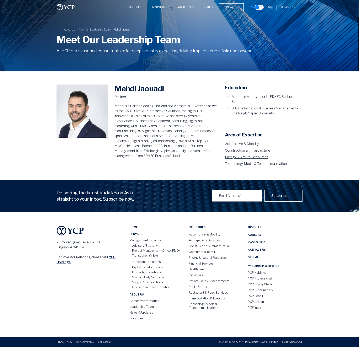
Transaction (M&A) (145, 255)
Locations (137, 318)
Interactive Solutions (146, 272)
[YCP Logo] (66, 7)
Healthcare (196, 269)
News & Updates (141, 312)
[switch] (259, 7)
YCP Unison (256, 301)
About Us (184, 7)
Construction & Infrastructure (247, 150)
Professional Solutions (145, 262)
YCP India (254, 307)
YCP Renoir (255, 296)
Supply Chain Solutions (147, 282)
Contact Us (231, 7)
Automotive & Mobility (242, 144)
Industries (159, 7)
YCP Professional (260, 278)
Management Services (145, 240)
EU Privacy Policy (84, 341)
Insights (207, 7)
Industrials (196, 275)
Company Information (144, 301)
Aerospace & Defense (204, 240)
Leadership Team (142, 306)
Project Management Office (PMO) (156, 250)
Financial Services (201, 263)
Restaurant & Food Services (208, 292)
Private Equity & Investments (209, 281)
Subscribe (279, 196)
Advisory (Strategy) (145, 245)
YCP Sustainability (260, 290)
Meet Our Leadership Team (94, 29)
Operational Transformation (151, 287)
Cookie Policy (104, 341)
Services (135, 7)
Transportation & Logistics (207, 298)
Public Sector (198, 286)
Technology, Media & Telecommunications (257, 164)
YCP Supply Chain (260, 284)
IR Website (287, 7)
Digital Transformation (147, 267)
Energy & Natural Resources (246, 157)
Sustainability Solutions (148, 277)
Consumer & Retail (202, 252)
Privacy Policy (64, 341)
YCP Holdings (257, 272)
